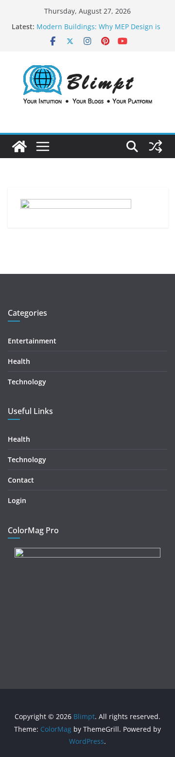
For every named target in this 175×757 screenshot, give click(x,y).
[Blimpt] (19, 146)
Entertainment (32, 340)
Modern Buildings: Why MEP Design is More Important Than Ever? (98, 31)
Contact (21, 480)
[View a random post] (155, 146)
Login (17, 500)
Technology (27, 381)
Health (19, 361)
